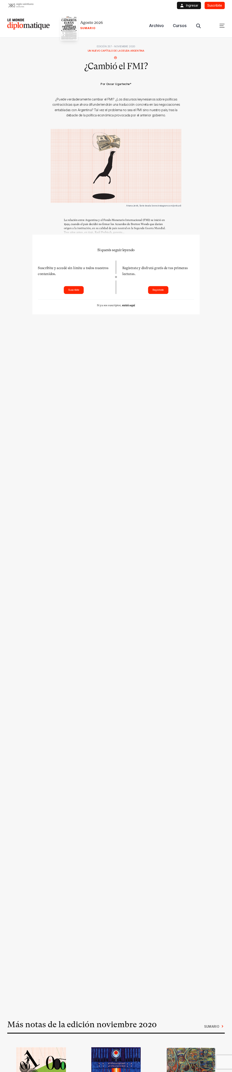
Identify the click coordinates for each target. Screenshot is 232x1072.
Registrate (158, 289)
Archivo (156, 25)
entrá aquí (128, 305)
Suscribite (73, 289)
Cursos (180, 25)
